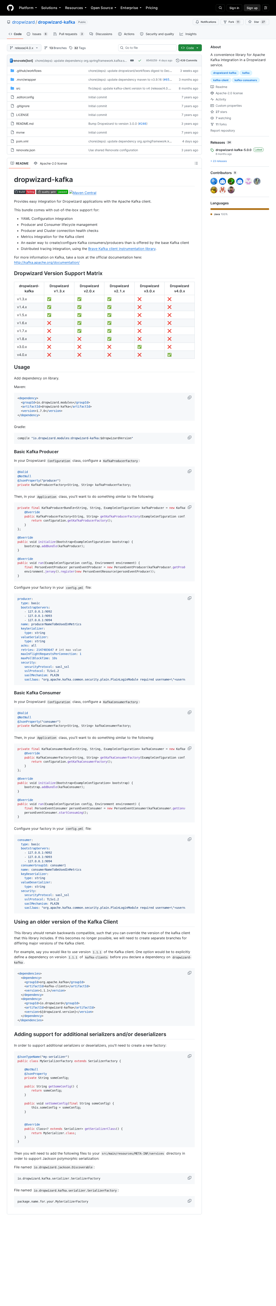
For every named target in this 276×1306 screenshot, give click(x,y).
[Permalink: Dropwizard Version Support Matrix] (11, 273)
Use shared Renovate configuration (113, 150)
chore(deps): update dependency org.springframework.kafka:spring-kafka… (89, 60)
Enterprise (129, 8)
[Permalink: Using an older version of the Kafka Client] (11, 922)
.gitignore (23, 106)
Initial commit (97, 97)
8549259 (151, 60)
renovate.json (25, 150)
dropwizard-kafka (56, 22)
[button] (190, 397)
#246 (142, 123)
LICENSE (22, 115)
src (18, 88)
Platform (26, 8)
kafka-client (221, 80)
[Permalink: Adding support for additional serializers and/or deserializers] (11, 1034)
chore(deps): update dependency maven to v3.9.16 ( (126, 79)
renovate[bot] (23, 60)
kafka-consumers (246, 80)
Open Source (102, 8)
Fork (234, 21)
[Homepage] (10, 7)
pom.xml (22, 141)
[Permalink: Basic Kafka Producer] (11, 452)
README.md (25, 123)
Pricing (152, 8)
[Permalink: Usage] (11, 367)
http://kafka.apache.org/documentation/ (47, 262)
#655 (167, 79)
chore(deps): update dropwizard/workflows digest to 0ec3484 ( (133, 70)
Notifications (208, 21)
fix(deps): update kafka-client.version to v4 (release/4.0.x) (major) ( (136, 88)
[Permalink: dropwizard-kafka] (11, 180)
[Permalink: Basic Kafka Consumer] (11, 693)
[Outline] (196, 163)
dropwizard (23, 22)
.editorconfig (25, 97)
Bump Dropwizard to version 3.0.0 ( (113, 123)
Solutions (49, 8)
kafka (245, 72)
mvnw (20, 132)
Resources (74, 8)
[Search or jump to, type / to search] (220, 7)
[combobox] (149, 48)
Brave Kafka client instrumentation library (121, 248)
